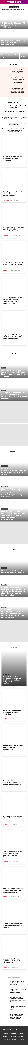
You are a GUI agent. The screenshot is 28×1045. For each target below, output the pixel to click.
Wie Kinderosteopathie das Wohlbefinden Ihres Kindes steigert (13, 925)
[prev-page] (2, 1022)
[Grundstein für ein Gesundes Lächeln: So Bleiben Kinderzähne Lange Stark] (9, 53)
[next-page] (5, 1022)
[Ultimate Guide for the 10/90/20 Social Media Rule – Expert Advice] (14, 947)
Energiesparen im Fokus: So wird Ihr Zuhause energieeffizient (18, 71)
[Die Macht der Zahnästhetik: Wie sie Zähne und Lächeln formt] (14, 251)
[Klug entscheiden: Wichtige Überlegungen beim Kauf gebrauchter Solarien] (14, 323)
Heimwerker (5, 465)
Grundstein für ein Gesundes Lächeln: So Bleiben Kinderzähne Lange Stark (14, 118)
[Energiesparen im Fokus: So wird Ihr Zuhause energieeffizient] (14, 38)
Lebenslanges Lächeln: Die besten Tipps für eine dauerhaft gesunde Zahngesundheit (14, 130)
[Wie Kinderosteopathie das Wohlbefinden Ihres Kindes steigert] (14, 912)
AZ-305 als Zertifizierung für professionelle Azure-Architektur (13, 158)
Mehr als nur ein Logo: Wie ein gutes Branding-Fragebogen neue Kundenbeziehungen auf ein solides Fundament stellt (17, 90)
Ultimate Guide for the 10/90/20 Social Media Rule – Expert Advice (13, 961)
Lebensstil (4, 568)
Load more (13, 972)
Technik (5, 165)
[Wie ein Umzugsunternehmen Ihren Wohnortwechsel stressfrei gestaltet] (14, 465)
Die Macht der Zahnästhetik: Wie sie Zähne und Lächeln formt (14, 123)
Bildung (3, 367)
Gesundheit (6, 235)
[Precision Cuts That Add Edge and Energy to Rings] (14, 563)
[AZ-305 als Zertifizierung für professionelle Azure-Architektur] (14, 20)
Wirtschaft (6, 200)
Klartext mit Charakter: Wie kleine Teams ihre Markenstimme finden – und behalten (17, 80)
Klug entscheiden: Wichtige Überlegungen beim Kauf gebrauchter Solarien (13, 336)
